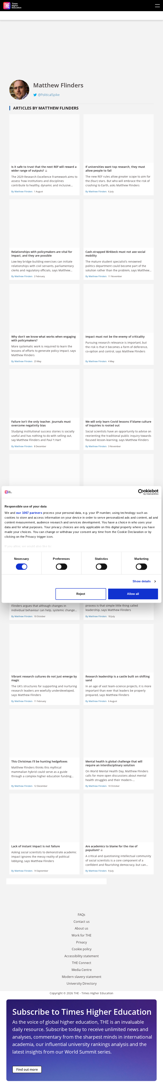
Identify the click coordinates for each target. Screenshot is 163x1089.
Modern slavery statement (81, 977)
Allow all (133, 594)
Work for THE (81, 935)
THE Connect (81, 963)
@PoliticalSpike (49, 95)
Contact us (82, 921)
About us (81, 928)
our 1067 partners (29, 512)
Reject (80, 594)
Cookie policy (81, 949)
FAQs (81, 914)
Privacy (81, 942)
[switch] (61, 566)
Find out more (27, 1069)
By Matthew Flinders (21, 191)
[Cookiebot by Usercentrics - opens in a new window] (141, 492)
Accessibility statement (81, 956)
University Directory (82, 983)
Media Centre (82, 970)
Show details (142, 581)
